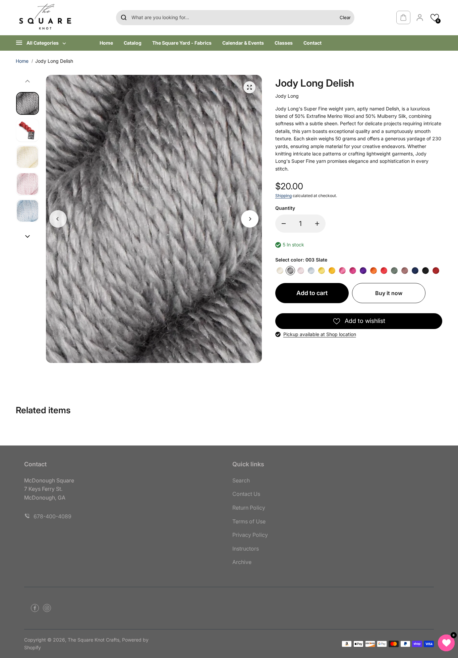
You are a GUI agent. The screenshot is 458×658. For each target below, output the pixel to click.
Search (241, 480)
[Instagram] (47, 608)
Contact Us (246, 493)
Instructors (245, 548)
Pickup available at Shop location (319, 334)
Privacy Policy (250, 534)
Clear (345, 17)
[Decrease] (283, 224)
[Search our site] (123, 17)
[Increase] (317, 224)
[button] (435, 17)
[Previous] (58, 219)
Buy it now (388, 293)
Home (22, 61)
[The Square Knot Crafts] (46, 17)
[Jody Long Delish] (249, 87)
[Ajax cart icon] (403, 17)
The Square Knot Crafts (93, 640)
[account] (419, 17)
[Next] (250, 219)
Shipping (283, 195)
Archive (241, 562)
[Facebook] (35, 608)
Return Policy (248, 507)
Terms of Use (249, 521)
